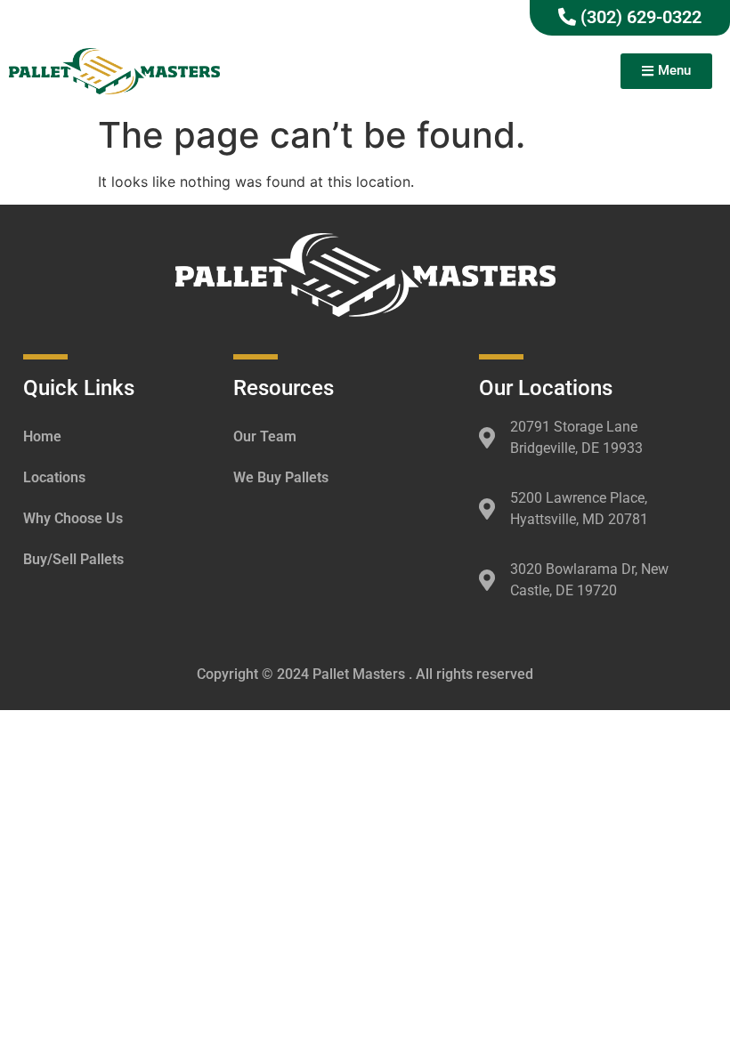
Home (42, 436)
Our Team (264, 436)
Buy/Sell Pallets (73, 559)
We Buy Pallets (280, 477)
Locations (54, 477)
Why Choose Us (73, 518)
